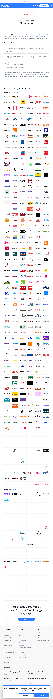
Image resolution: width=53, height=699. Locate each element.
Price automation (8, 642)
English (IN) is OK (33, 1)
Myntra (20, 637)
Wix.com (21, 642)
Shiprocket (21, 645)
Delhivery (21, 650)
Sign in (36, 5)
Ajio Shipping (22, 655)
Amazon (21, 632)
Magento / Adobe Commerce (25, 647)
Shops (14, 489)
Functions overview (8, 632)
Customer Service (8, 645)
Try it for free (43, 5)
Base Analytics (7, 662)
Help (39, 635)
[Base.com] (5, 5)
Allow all (42, 695)
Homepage (20, 20)
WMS (13, 578)
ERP (5, 650)
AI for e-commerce (8, 660)
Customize (25, 695)
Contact (39, 632)
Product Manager (8, 640)
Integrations (26, 20)
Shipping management (9, 652)
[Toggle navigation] (51, 5)
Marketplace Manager (9, 637)
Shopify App (21, 635)
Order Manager (42, 36)
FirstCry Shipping (22, 657)
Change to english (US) (21, 1)
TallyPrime (21, 652)
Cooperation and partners (43, 640)
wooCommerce (22, 640)
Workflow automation (9, 655)
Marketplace (16, 92)
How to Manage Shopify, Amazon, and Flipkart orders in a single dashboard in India (36, 680)
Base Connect (7, 657)
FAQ (38, 637)
